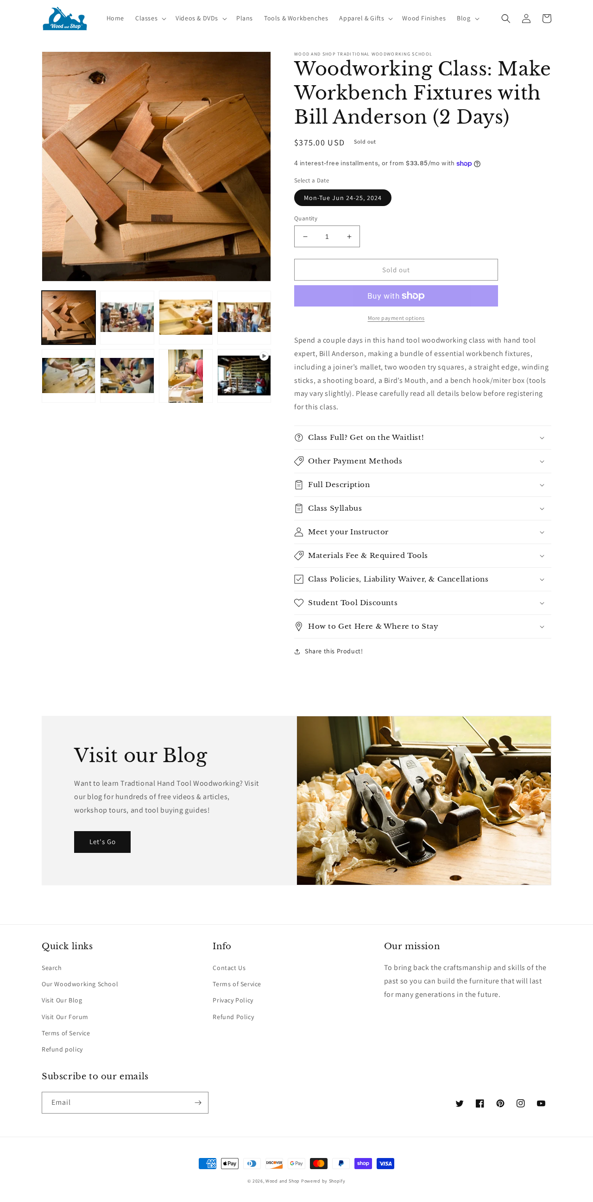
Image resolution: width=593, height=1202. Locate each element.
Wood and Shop (282, 1181)
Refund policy (62, 1049)
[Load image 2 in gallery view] (127, 317)
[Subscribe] (198, 1103)
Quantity (305, 218)
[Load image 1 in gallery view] (68, 317)
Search (52, 968)
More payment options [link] (396, 317)
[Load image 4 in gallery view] (244, 317)
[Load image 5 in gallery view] (68, 376)
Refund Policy (233, 1017)
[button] (150, 18)
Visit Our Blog (62, 1000)
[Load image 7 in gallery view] (186, 376)
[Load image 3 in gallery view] (186, 317)
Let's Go (102, 841)
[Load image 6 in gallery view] (127, 376)
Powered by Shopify (323, 1181)
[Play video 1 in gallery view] (244, 376)
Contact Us (229, 968)
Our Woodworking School (80, 984)
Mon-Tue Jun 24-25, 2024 (343, 198)
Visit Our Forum (65, 1017)
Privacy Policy (233, 1000)
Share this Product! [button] (334, 651)
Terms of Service (66, 1033)
